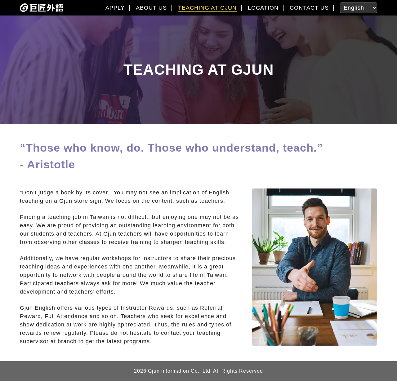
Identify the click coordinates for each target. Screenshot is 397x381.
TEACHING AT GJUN (207, 8)
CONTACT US (309, 8)
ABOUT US (151, 8)
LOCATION (263, 8)
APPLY (115, 8)
